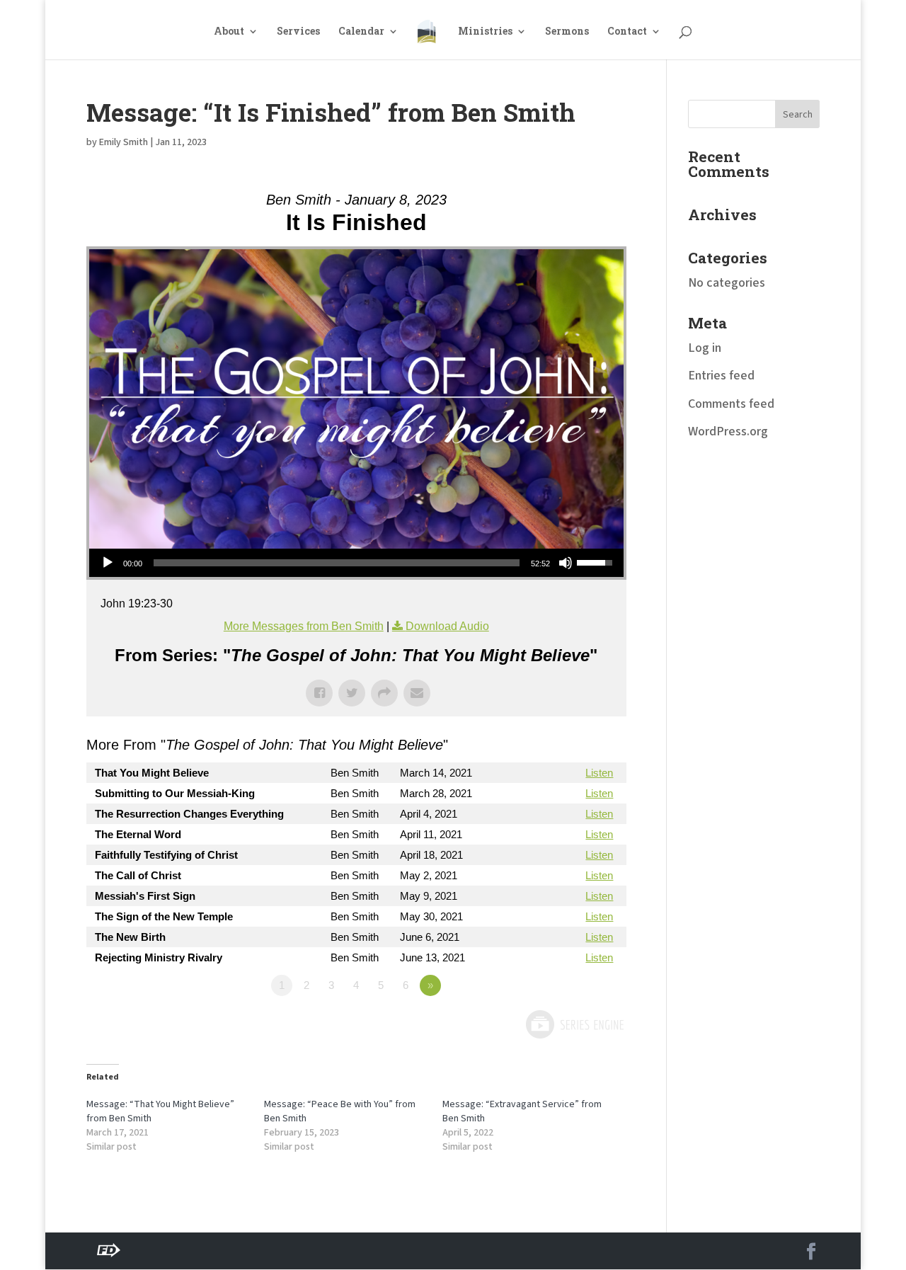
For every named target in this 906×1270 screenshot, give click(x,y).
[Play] (108, 563)
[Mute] (565, 563)
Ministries (485, 32)
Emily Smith (123, 142)
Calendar (361, 32)
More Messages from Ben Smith (304, 626)
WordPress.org (728, 431)
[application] (356, 563)
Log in (704, 348)
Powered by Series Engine (574, 1024)
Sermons (567, 32)
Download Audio (447, 626)
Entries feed (721, 375)
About (229, 32)
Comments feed (731, 404)
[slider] (337, 562)
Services (298, 32)
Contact (627, 32)
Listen (599, 773)
